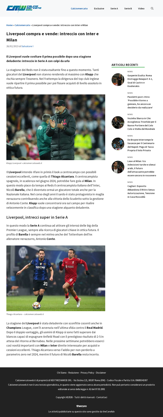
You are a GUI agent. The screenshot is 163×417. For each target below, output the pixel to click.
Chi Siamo (62, 372)
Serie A (114, 8)
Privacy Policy (87, 372)
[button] (152, 8)
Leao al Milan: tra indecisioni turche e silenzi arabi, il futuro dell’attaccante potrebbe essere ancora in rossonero (142, 168)
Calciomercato (79, 8)
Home (9, 25)
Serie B (128, 8)
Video (141, 8)
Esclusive (99, 8)
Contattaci (101, 397)
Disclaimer (101, 372)
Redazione (73, 372)
